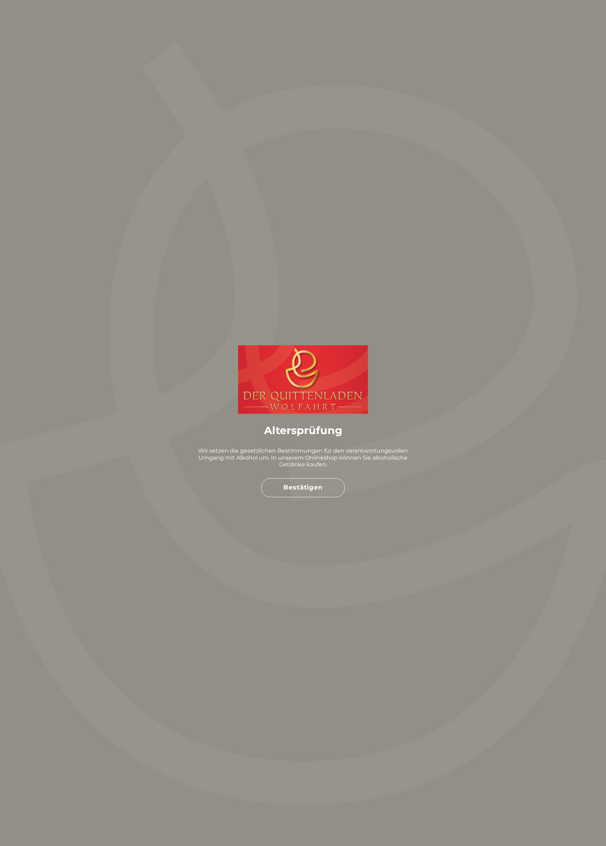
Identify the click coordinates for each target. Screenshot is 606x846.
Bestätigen (302, 487)
